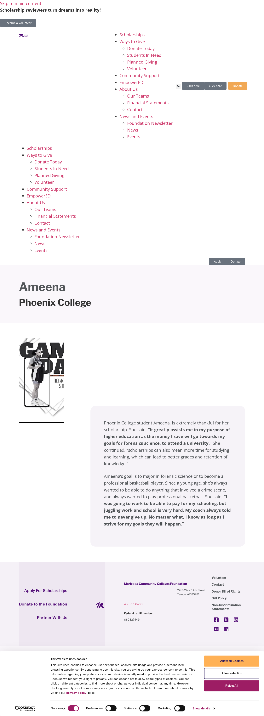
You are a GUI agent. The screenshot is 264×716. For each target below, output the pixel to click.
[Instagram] (236, 619)
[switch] (111, 708)
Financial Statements (148, 102)
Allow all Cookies (232, 660)
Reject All (231, 685)
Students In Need (144, 55)
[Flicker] (216, 629)
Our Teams (138, 96)
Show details (201, 708)
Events (133, 136)
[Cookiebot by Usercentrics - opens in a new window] (25, 708)
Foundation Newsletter (150, 123)
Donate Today (141, 48)
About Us (128, 89)
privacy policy (76, 692)
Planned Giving (142, 62)
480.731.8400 (133, 604)
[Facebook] (216, 619)
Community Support (139, 75)
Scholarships (132, 34)
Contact (135, 109)
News (132, 130)
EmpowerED (131, 82)
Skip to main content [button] (20, 3)
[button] (178, 86)
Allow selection (231, 673)
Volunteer (137, 68)
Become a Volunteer (18, 23)
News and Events (136, 116)
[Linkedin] (226, 629)
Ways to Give (132, 41)
